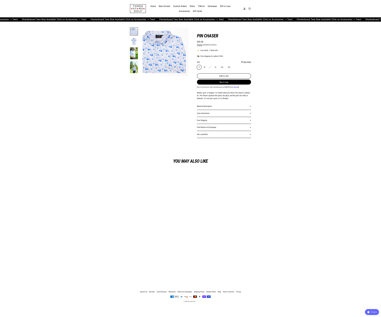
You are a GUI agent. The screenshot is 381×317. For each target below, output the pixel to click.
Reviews (152, 292)
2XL (222, 67)
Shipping (199, 45)
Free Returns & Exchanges (206, 127)
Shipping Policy (199, 292)
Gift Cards (197, 11)
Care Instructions (203, 113)
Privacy (238, 292)
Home (153, 6)
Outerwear (212, 6)
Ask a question (202, 134)
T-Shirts (201, 6)
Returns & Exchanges (185, 292)
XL (215, 67)
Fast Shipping (202, 120)
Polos (192, 6)
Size (224, 62)
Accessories (184, 11)
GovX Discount (162, 292)
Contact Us (143, 292)
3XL (229, 67)
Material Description (204, 106)
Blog (219, 292)
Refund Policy (211, 292)
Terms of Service (228, 292)
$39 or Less (225, 6)
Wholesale (172, 292)
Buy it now (224, 82)
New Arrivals (164, 6)
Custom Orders (180, 6)
